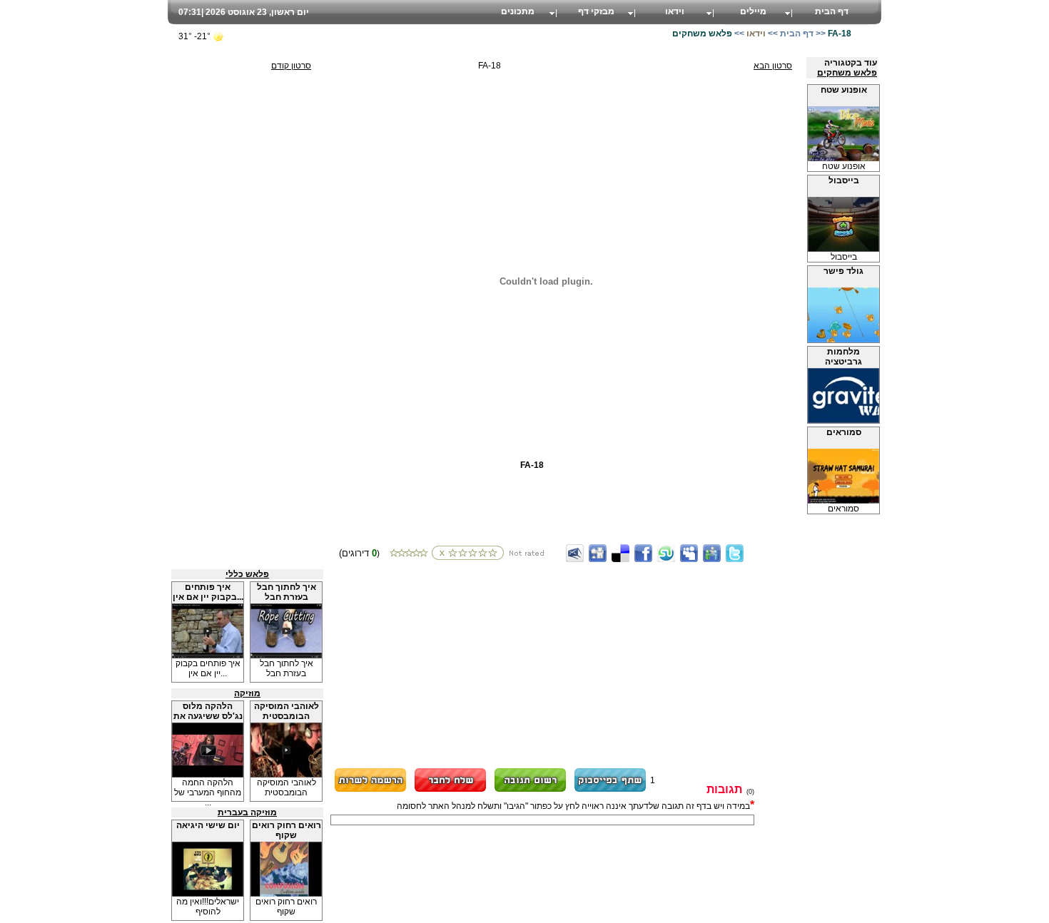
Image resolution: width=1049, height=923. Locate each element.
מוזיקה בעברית (247, 812)
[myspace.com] (689, 553)
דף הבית (831, 11)
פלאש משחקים (847, 73)
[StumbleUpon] (666, 553)
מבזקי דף (596, 11)
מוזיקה (247, 693)
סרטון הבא (773, 66)
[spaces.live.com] (712, 553)
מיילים (753, 11)
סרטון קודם (291, 66)
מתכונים (517, 11)
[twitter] (735, 553)
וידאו (674, 11)
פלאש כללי (247, 574)
